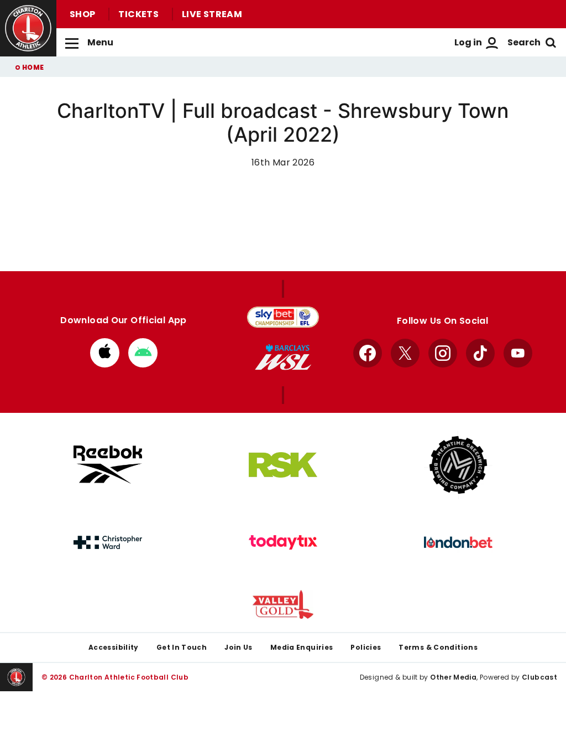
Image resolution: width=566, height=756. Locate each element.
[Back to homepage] (28, 28)
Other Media (453, 677)
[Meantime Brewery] (458, 465)
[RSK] (283, 465)
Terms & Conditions (438, 647)
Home (33, 67)
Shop (82, 14)
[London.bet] (458, 542)
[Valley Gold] (283, 604)
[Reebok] (108, 465)
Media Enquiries (301, 647)
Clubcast (539, 677)
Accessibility (113, 647)
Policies (365, 647)
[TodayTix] (283, 542)
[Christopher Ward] (108, 542)
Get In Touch (181, 647)
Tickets (138, 14)
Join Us (238, 647)
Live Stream (212, 14)
